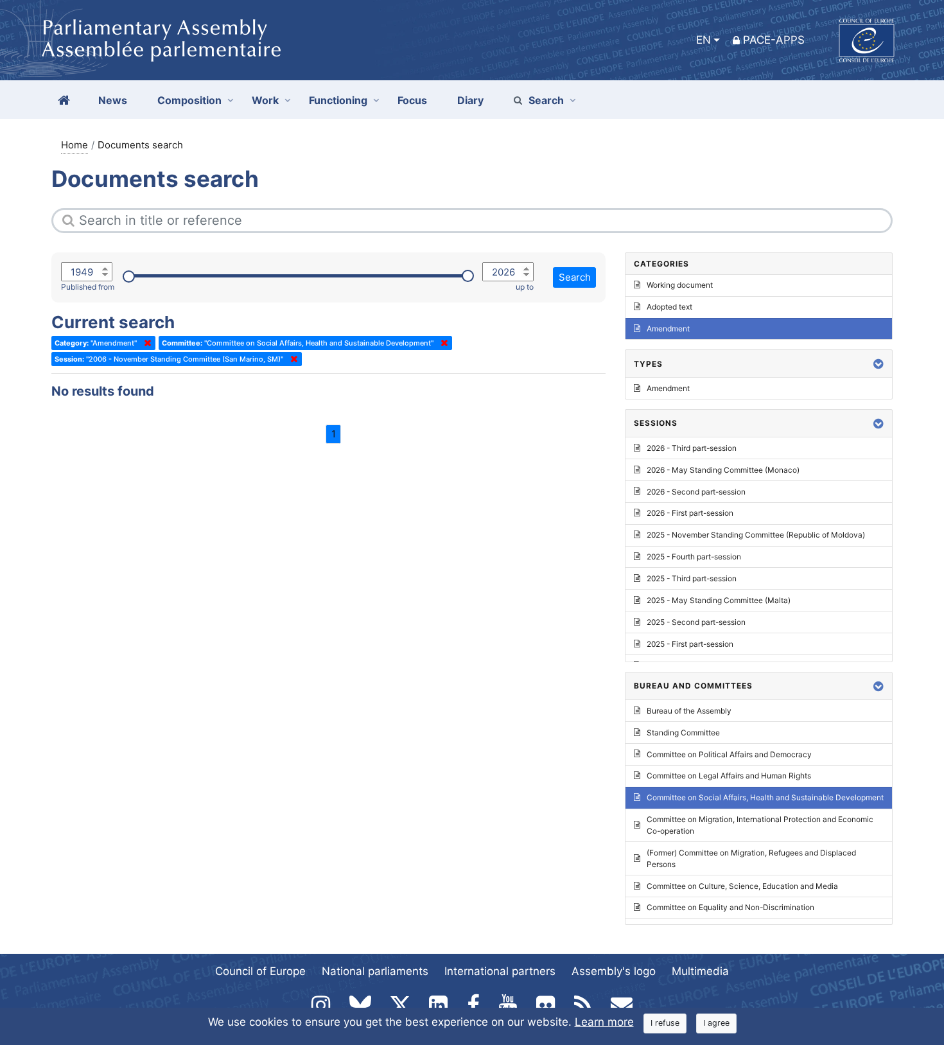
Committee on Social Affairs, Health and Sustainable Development (765, 797)
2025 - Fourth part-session (694, 556)
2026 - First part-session (690, 513)
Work (265, 100)
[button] (878, 364)
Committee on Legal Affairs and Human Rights (729, 775)
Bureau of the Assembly (689, 711)
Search (546, 100)
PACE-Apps (774, 39)
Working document (680, 285)
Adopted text (669, 307)
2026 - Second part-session (696, 491)
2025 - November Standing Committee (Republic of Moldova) (756, 535)
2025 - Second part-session (696, 622)
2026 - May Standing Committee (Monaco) (723, 470)
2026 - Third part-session (692, 448)
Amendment (668, 328)
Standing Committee (683, 732)
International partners (499, 971)
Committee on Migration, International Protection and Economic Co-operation (760, 825)
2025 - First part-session (690, 644)
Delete (145, 343)
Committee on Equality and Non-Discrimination (730, 907)
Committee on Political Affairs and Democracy (729, 754)
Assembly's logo (614, 971)
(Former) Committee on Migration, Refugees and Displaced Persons (751, 858)
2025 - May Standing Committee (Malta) (719, 600)
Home (74, 145)
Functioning (338, 100)
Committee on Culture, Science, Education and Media (742, 886)
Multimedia (700, 971)
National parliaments (375, 971)
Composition (189, 100)
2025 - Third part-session (692, 578)
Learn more (604, 1021)
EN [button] (703, 39)
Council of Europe (260, 971)
